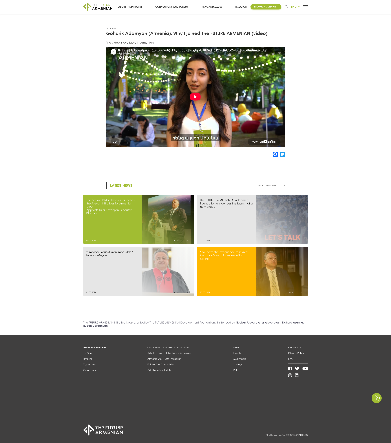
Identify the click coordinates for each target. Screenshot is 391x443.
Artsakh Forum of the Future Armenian (169, 353)
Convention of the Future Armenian (168, 347)
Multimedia (240, 358)
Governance (90, 370)
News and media (211, 6)
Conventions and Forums (171, 6)
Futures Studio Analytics (161, 364)
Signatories (89, 364)
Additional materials (159, 370)
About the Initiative (130, 6)
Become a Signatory (266, 6)
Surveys (237, 364)
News (236, 347)
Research (241, 6)
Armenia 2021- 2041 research (164, 358)
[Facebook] (275, 154)
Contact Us (294, 347)
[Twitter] (282, 154)
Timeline (88, 358)
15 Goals (88, 353)
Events (237, 353)
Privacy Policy (296, 353)
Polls (235, 370)
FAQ (290, 358)
